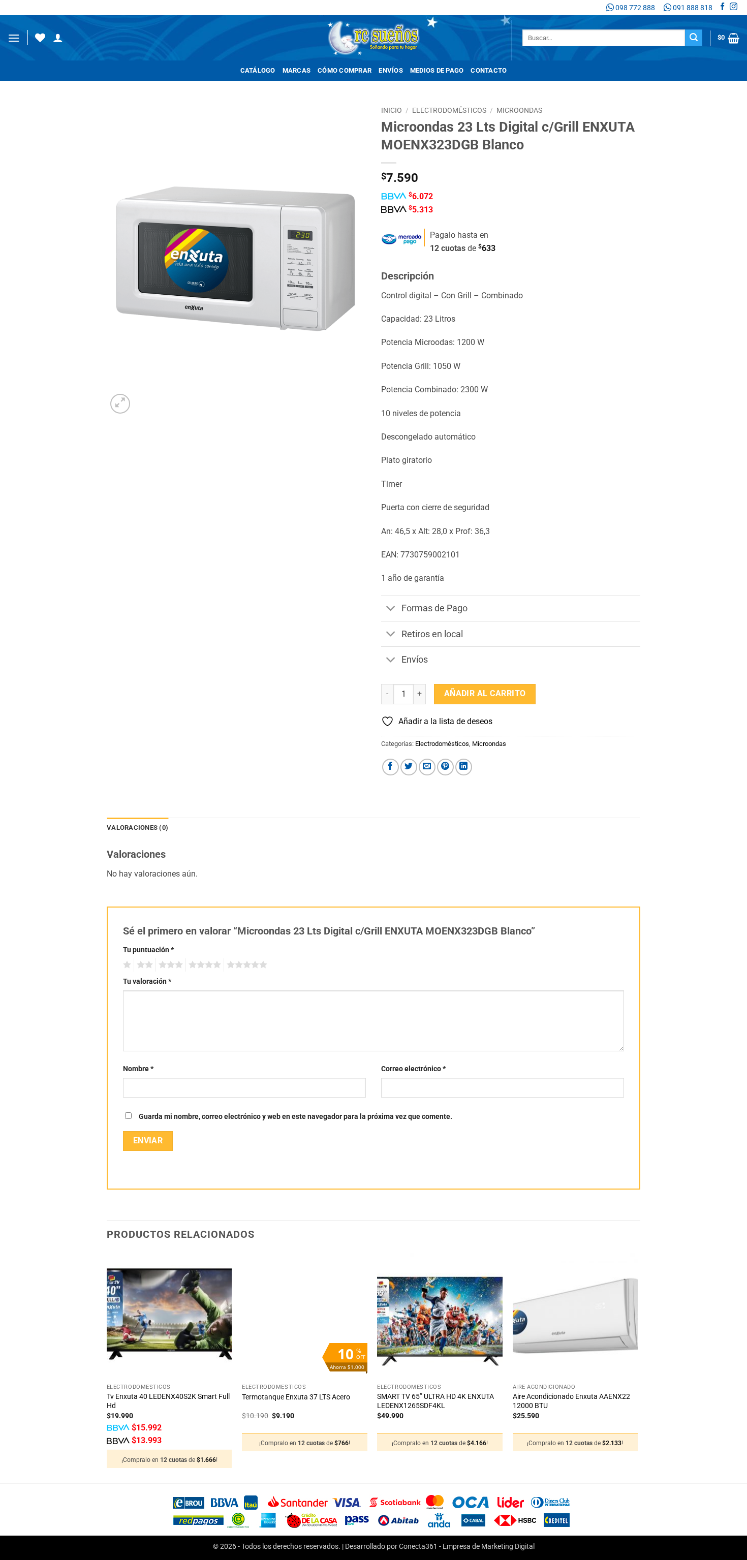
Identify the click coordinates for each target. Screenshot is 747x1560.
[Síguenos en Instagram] (733, 7)
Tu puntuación (148, 950)
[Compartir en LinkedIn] (463, 767)
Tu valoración (147, 981)
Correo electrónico (413, 1069)
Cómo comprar (344, 70)
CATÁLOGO (257, 70)
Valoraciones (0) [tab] (137, 827)
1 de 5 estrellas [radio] (125, 965)
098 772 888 (634, 8)
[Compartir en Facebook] (390, 767)
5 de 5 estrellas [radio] (245, 965)
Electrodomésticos (449, 110)
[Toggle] (391, 609)
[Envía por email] (427, 767)
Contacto (489, 70)
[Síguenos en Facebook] (722, 7)
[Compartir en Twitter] (408, 767)
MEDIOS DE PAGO (437, 70)
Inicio (391, 110)
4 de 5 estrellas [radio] (203, 965)
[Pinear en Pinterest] (445, 767)
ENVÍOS (391, 70)
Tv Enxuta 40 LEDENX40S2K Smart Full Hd (168, 1401)
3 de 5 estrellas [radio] (169, 965)
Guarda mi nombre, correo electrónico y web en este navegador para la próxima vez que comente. (295, 1116)
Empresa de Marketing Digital (489, 1546)
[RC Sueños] (373, 37)
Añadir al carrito (485, 693)
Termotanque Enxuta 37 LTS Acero (296, 1397)
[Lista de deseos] (40, 37)
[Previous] (107, 1367)
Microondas (519, 110)
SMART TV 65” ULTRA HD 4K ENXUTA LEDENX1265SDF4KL (435, 1401)
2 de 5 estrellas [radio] (143, 965)
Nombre (138, 1069)
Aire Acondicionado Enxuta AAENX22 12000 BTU (571, 1401)
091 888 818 (691, 8)
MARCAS (297, 70)
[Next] (637, 1367)
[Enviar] (693, 38)
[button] (14, 37)
